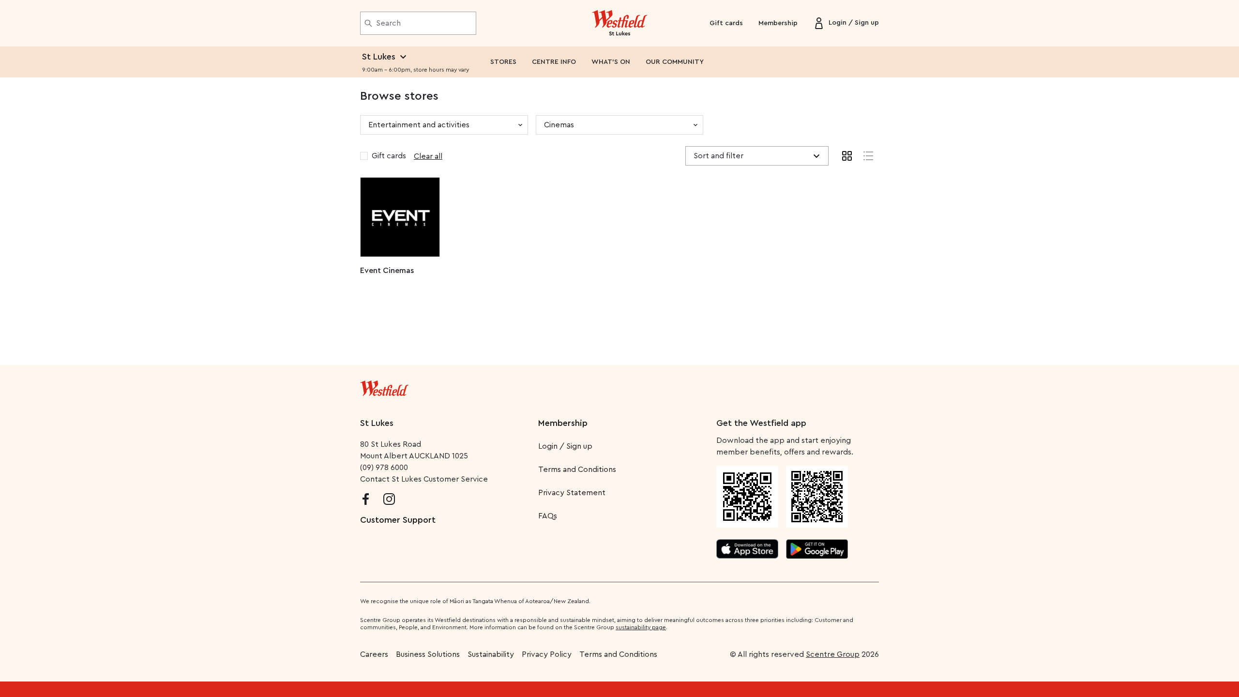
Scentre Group (833, 654)
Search (388, 23)
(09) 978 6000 (384, 467)
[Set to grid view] (847, 156)
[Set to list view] (868, 156)
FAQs (547, 516)
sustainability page (641, 627)
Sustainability (491, 654)
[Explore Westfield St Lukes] (620, 23)
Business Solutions (428, 654)
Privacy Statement (571, 493)
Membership (778, 23)
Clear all (428, 156)
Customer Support (398, 519)
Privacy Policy (547, 654)
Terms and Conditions (577, 469)
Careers (374, 654)
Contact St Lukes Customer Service (424, 479)
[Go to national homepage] (384, 386)
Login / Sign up (565, 446)
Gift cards (726, 23)
